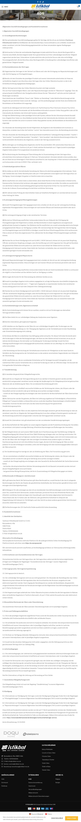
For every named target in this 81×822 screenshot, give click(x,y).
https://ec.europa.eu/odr (33, 543)
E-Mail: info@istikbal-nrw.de (12, 761)
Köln (2, 779)
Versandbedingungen (35, 789)
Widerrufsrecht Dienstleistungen (38, 796)
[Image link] (13, 748)
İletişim (58, 782)
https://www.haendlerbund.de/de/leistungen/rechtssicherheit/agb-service (32, 717)
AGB (29, 779)
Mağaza (58, 779)
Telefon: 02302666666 (11, 759)
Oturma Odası (46, 756)
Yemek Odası (46, 770)
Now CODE (52, 804)
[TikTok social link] (43, 1)
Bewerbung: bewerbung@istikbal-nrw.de (16, 766)
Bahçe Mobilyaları (47, 749)
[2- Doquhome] (11, 734)
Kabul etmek (71, 818)
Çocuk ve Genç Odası (48, 753)
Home (38, 17)
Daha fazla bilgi (57, 818)
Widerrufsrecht (33, 793)
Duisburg (4, 786)
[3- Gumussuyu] (30, 734)
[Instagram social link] (40, 1)
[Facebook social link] (38, 1)
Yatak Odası (45, 763)
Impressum (31, 786)
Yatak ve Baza (46, 766)
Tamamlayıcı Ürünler (48, 759)
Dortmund (4, 782)
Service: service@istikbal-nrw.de (14, 764)
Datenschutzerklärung (35, 782)
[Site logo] (40, 6)
